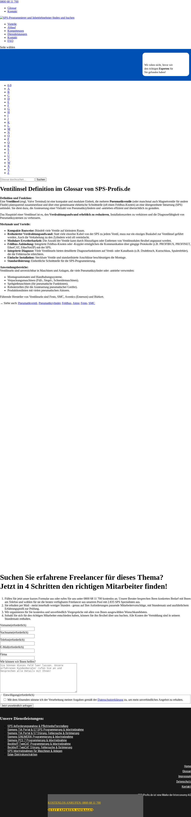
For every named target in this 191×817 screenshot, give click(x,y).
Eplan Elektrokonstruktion (22, 754)
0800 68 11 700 (9, 1)
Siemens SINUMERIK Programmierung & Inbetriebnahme (40, 736)
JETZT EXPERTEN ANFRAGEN (70, 809)
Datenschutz (183, 781)
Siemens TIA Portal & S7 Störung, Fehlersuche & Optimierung (43, 733)
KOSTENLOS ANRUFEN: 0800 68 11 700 (74, 802)
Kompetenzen (15, 30)
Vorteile (12, 24)
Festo (84, 303)
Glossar (11, 8)
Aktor (76, 303)
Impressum (184, 776)
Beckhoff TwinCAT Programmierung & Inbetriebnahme (39, 744)
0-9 (9, 85)
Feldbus (66, 303)
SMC (92, 303)
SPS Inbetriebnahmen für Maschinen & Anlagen (34, 751)
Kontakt (12, 11)
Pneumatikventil (27, 303)
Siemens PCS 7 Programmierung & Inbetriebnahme (37, 740)
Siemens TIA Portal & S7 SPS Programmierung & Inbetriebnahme (45, 729)
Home (187, 766)
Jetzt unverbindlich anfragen (16, 705)
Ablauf (11, 27)
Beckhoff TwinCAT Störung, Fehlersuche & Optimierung (39, 747)
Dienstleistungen (17, 34)
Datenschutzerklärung (110, 699)
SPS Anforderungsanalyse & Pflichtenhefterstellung (37, 726)
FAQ (10, 40)
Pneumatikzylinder (49, 303)
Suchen (41, 179)
